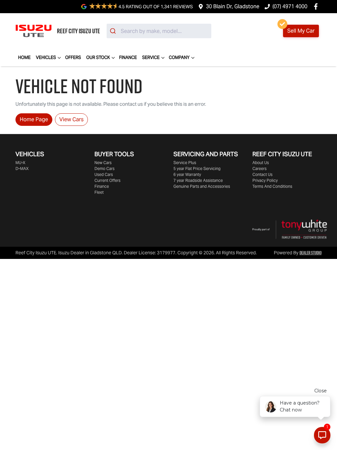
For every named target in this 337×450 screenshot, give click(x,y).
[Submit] (114, 31)
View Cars (71, 119)
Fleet (99, 192)
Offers (73, 57)
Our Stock (98, 57)
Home (24, 57)
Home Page (34, 119)
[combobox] (159, 31)
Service (151, 57)
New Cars (103, 162)
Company (179, 57)
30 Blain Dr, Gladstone (232, 6)
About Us (260, 162)
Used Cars (103, 174)
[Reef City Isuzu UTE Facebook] (317, 6)
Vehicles (46, 57)
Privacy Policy (265, 180)
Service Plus (184, 162)
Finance (128, 57)
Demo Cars (104, 168)
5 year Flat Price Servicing (196, 168)
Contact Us (262, 174)
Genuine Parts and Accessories (201, 186)
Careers (259, 168)
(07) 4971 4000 (289, 6)
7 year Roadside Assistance (198, 180)
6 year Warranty (187, 174)
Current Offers (107, 180)
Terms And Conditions (272, 186)
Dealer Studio (310, 252)
